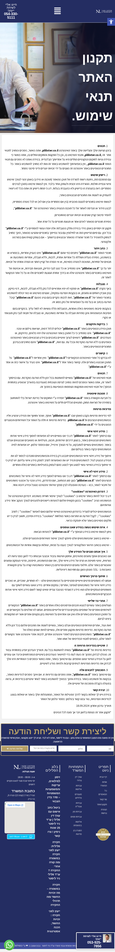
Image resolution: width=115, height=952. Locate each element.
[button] (111, 22)
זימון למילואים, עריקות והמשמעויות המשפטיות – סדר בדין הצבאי (53, 789)
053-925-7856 (94, 944)
